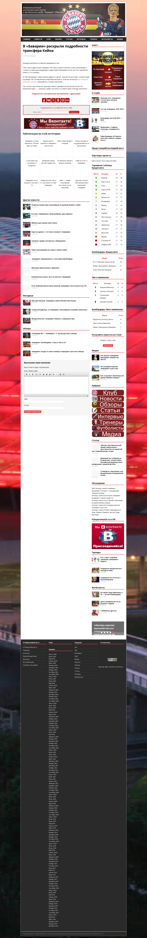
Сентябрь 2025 (54, 674)
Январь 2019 (53, 832)
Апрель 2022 (53, 757)
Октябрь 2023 (53, 726)
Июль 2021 (52, 777)
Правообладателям (29, 656)
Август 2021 (52, 774)
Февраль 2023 (53, 737)
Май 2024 (52, 710)
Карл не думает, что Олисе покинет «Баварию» (51, 232)
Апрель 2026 (53, 661)
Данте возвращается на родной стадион (110, 603)
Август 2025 (52, 676)
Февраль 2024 (53, 717)
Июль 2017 (52, 868)
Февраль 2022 (53, 761)
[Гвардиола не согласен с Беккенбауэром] (95, 581)
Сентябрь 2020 (54, 792)
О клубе (96, 93)
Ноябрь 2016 (53, 884)
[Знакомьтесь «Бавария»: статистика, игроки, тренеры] (95, 101)
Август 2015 (52, 915)
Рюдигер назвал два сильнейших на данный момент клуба (56, 205)
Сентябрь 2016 (54, 888)
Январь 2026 (53, 665)
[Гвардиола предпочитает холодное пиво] (95, 572)
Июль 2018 (52, 846)
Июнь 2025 (52, 681)
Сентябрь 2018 (54, 841)
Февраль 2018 (53, 857)
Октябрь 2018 (53, 839)
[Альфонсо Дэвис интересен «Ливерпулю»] (26, 244)
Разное (33, 56)
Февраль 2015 (53, 921)
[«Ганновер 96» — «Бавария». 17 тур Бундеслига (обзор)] (26, 337)
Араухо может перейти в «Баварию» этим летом (48, 143)
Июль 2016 (52, 892)
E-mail (26, 405)
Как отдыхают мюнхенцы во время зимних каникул (112, 377)
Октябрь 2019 (53, 812)
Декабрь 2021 (53, 766)
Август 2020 (52, 794)
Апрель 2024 (53, 712)
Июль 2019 (52, 819)
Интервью (81, 39)
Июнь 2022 (52, 754)
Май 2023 (52, 734)
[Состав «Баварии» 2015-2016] (95, 112)
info (76, 647)
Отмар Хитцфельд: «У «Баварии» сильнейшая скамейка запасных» (59, 310)
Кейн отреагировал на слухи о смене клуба (49, 250)
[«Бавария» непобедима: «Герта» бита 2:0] (26, 346)
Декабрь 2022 (53, 741)
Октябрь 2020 (53, 790)
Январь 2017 (53, 879)
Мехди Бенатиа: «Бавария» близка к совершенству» (53, 319)
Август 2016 (52, 890)
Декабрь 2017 (53, 861)
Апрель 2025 (53, 685)
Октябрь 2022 (53, 746)
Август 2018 (52, 844)
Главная (26, 39)
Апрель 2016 (53, 897)
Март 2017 (52, 875)
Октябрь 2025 (53, 672)
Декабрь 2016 (53, 881)
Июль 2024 (52, 705)
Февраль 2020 (53, 806)
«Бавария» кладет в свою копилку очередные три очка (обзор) (58, 351)
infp (76, 650)
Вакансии (26, 659)
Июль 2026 (52, 656)
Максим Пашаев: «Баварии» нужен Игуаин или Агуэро (54, 301)
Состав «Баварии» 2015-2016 (111, 109)
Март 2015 (52, 919)
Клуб (49, 39)
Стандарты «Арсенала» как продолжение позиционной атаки (111, 473)
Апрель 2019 (53, 826)
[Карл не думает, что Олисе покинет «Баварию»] (26, 235)
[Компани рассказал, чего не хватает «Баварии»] (26, 280)
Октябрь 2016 (53, 886)
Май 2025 (52, 683)
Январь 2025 (53, 692)
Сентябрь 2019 (54, 815)
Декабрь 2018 (53, 835)
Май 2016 (52, 895)
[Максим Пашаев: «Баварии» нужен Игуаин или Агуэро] (26, 304)
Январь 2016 (53, 904)
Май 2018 (52, 850)
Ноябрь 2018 (53, 837)
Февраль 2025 (53, 690)
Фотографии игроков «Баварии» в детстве (109, 368)
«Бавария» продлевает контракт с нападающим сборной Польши (105, 490)
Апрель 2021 (53, 781)
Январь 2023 (53, 739)
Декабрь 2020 (53, 786)
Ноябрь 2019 (53, 810)
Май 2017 (52, 870)
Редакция (26, 650)
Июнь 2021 (52, 779)
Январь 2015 (53, 924)
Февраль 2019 (53, 830)
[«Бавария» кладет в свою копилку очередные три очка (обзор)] (26, 355)
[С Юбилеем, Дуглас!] (95, 614)
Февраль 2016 (53, 901)
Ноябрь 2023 (53, 723)
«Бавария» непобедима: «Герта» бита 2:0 (49, 342)
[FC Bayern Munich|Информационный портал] (73, 35)
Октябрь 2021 (53, 770)
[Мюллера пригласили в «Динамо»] (26, 271)
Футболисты (107, 39)
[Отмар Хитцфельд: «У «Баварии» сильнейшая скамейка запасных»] (26, 313)
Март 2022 (52, 759)
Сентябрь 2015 (54, 913)
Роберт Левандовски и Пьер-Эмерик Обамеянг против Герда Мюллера (106, 512)
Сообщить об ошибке (30, 665)
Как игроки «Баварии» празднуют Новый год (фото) (109, 357)
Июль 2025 (52, 679)
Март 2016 (52, 899)
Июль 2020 (52, 797)
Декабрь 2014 (53, 926)
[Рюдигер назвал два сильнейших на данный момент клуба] (26, 208)
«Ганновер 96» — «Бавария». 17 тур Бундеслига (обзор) (54, 333)
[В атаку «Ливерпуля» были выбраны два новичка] (26, 217)
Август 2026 (52, 654)
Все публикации (28, 662)
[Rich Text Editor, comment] (56, 385)
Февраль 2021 (53, 783)
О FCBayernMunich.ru (30, 647)
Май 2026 (52, 659)
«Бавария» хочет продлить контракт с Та (31, 182)
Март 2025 (52, 688)
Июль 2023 (52, 732)
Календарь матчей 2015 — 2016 (111, 119)
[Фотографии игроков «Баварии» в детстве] (95, 370)
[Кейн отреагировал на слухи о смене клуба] (26, 253)
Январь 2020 (53, 808)
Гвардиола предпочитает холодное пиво (111, 569)
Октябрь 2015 (53, 910)
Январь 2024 (53, 719)
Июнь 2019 (52, 821)
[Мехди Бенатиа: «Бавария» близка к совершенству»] (26, 322)
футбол (112, 667)
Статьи (69, 39)
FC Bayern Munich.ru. (41, 934)
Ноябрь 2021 (53, 768)
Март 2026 (52, 663)
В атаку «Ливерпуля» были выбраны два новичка (52, 214)
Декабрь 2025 (53, 668)
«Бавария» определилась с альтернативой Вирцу (52, 259)
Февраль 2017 (53, 877)
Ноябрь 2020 (53, 788)
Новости (38, 39)
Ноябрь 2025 (53, 670)
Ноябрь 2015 (53, 908)
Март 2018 (52, 855)
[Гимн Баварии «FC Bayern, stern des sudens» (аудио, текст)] (95, 140)
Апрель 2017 (53, 872)
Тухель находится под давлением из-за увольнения (81, 143)
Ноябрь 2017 (53, 864)
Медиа (120, 39)
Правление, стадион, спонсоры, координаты (109, 128)
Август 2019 (52, 817)
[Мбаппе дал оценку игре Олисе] (26, 226)
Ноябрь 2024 (53, 697)
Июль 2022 (52, 752)
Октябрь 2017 (53, 866)
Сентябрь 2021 (54, 772)
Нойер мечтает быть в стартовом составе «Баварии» (48, 182)
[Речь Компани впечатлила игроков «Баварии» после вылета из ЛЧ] (26, 289)
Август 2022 (52, 750)
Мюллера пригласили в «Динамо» (46, 268)
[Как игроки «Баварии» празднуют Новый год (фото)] (95, 359)
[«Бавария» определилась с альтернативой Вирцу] (26, 262)
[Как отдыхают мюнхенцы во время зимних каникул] (95, 379)
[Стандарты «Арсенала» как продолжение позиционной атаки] (95, 475)
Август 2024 (52, 703)
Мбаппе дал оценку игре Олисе (44, 223)
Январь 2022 (53, 763)
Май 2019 (52, 823)
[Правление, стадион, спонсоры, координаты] (95, 131)
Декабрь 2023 (53, 721)
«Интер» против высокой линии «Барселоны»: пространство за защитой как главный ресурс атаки (107, 448)
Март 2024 (52, 714)
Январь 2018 (53, 859)
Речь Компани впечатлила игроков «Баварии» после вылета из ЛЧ (59, 286)
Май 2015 (52, 917)
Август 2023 (52, 730)
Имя (25, 399)
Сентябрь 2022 (54, 748)
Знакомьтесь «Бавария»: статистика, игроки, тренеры (110, 100)
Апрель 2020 (53, 801)
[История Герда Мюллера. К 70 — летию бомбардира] (95, 596)
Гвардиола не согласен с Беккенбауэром (110, 579)
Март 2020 (52, 803)
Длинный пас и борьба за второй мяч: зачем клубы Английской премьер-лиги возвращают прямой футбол (107, 461)
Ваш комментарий (31, 371)
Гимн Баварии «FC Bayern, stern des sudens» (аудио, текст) (110, 138)
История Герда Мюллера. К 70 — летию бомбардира (111, 593)
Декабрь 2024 (53, 694)
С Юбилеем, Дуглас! (108, 611)
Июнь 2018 (52, 848)
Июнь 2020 (52, 799)
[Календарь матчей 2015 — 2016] (95, 121)
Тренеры (93, 39)
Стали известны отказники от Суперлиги (32, 163)
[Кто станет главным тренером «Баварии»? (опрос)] (95, 561)
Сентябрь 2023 (54, 728)
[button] (26, 374)
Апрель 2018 (53, 852)
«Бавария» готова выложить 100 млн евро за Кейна (32, 143)
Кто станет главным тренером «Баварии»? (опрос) (109, 559)
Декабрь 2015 (53, 906)
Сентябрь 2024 (54, 701)
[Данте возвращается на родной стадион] (95, 605)
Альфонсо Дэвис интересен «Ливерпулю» (49, 241)
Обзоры (58, 39)
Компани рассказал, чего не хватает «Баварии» (51, 277)
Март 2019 (52, 828)
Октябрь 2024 (53, 699)
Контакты (26, 653)
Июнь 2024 (52, 708)
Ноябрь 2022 (53, 743)
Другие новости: (31, 200)
